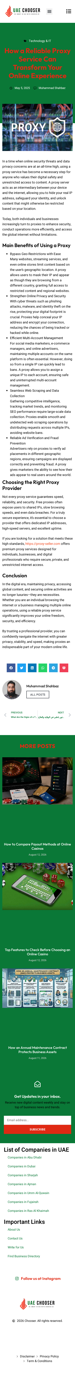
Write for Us (16, 1247)
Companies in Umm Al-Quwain (28, 1193)
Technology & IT (37, 36)
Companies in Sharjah (23, 1175)
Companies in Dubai (21, 1166)
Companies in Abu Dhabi (25, 1157)
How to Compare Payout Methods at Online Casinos (37, 846)
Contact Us (15, 1238)
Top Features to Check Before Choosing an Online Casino (37, 952)
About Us (14, 1229)
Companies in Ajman (22, 1184)
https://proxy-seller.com (42, 543)
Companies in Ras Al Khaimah (28, 1211)
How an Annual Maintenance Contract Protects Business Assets (37, 1049)
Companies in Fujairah (23, 1202)
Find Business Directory (24, 1256)
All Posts (37, 694)
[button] (49, 11)
